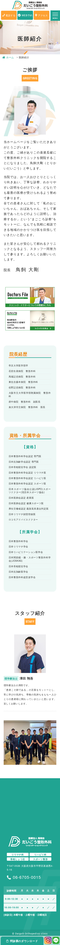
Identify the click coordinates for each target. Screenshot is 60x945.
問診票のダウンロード (24, 941)
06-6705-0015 (27, 877)
